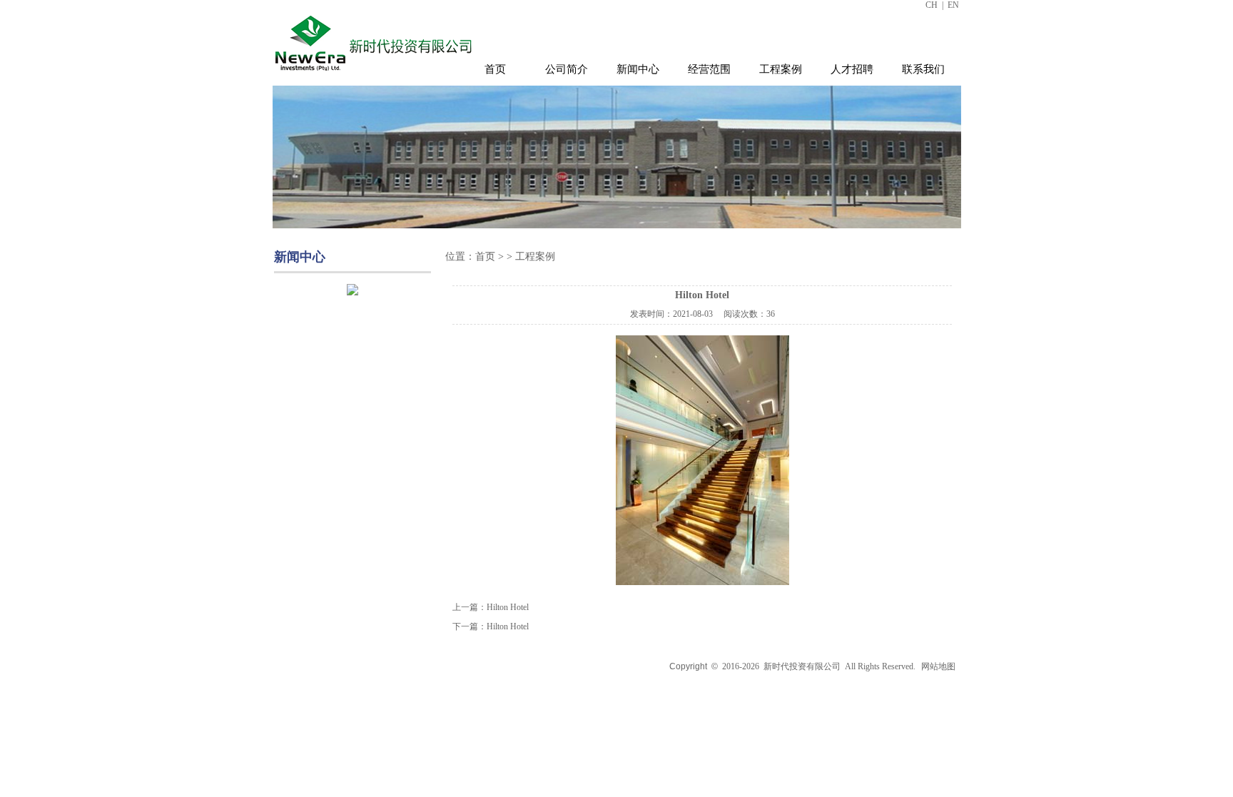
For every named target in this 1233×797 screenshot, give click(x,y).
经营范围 (709, 69)
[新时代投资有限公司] (375, 73)
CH (931, 5)
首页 (495, 69)
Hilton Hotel (508, 607)
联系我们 (923, 69)
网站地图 (938, 666)
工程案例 (780, 69)
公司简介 (566, 69)
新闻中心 (637, 69)
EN (953, 5)
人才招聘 (852, 69)
